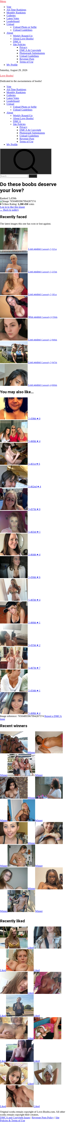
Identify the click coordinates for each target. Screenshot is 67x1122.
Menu (3, 1)
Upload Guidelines (22, 30)
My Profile (12, 64)
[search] (25, 161)
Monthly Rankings (16, 12)
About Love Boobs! (23, 38)
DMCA (17, 41)
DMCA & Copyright (30, 50)
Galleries (11, 15)
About (10, 33)
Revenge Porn (27, 59)
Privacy (23, 47)
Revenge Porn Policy (43, 1117)
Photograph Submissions (32, 53)
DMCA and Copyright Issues (15, 1117)
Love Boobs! (6, 75)
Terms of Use (26, 61)
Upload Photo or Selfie (25, 27)
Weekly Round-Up (23, 35)
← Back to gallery (9, 210)
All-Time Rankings (16, 9)
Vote (9, 6)
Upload (10, 24)
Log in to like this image (12, 207)
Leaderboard (13, 21)
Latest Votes (13, 18)
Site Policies (19, 44)
